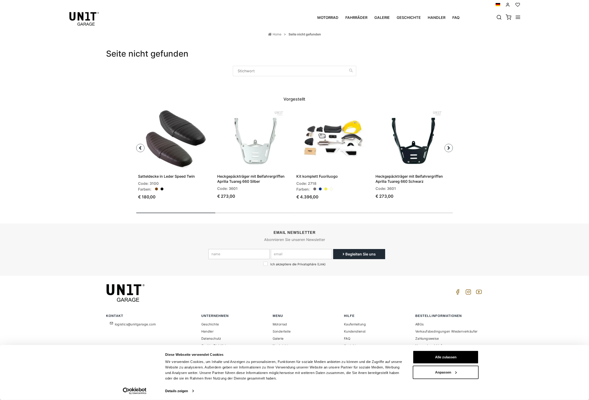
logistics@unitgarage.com (135, 324)
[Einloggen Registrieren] (507, 4)
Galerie (382, 17)
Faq (455, 17)
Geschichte (409, 17)
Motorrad (327, 17)
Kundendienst (355, 331)
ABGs (419, 324)
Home (276, 34)
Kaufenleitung (355, 324)
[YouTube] (478, 293)
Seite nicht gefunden (305, 34)
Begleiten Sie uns (360, 254)
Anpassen (443, 372)
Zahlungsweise (427, 338)
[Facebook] (457, 293)
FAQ (347, 338)
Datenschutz (211, 338)
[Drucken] (197, 115)
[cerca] (499, 17)
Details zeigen (176, 391)
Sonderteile (282, 331)
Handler (436, 17)
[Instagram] (467, 293)
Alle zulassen (445, 357)
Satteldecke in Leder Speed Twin (166, 176)
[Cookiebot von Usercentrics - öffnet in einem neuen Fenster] (135, 391)
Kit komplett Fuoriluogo (317, 176)
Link (321, 264)
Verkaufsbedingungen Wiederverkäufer (446, 331)
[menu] (518, 17)
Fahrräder (356, 17)
